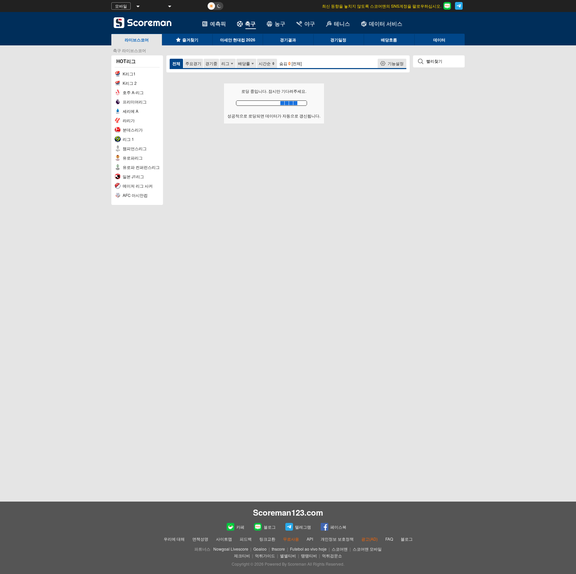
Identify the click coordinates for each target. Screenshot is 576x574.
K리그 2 (129, 83)
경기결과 (288, 40)
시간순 (265, 63)
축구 (250, 23)
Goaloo (260, 549)
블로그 (270, 527)
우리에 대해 (174, 539)
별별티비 (288, 555)
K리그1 (129, 73)
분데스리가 (132, 129)
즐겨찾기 (190, 40)
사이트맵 (224, 539)
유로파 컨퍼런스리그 (141, 167)
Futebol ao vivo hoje (308, 549)
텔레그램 (303, 527)
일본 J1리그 (133, 176)
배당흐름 (389, 40)
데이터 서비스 (385, 23)
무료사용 (291, 539)
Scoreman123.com (288, 512)
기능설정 (396, 63)
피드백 (246, 539)
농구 (280, 23)
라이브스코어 (137, 40)
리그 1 (128, 139)
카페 (240, 527)
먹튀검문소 (332, 555)
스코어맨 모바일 (367, 549)
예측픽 (218, 23)
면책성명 (200, 539)
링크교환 (267, 539)
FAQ (389, 539)
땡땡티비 (309, 555)
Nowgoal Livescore (230, 549)
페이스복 (338, 527)
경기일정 (338, 40)
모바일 (121, 6)
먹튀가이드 (265, 555)
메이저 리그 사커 (137, 186)
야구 (309, 23)
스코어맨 (340, 549)
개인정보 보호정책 (337, 539)
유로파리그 (132, 158)
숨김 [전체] (290, 63)
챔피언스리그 (134, 148)
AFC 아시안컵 (135, 195)
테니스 (342, 23)
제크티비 (242, 555)
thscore (278, 549)
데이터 (439, 40)
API (310, 539)
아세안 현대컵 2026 (237, 40)
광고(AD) (369, 539)
